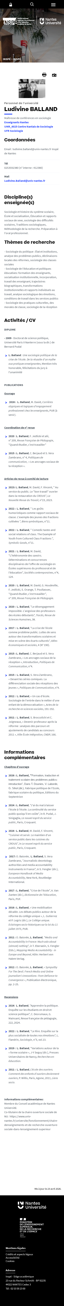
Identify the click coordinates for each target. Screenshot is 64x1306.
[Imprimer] (44, 75)
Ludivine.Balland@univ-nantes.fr (24, 180)
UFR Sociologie (13, 131)
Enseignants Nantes (16, 122)
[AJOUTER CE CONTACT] (54, 75)
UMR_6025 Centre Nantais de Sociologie (28, 126)
